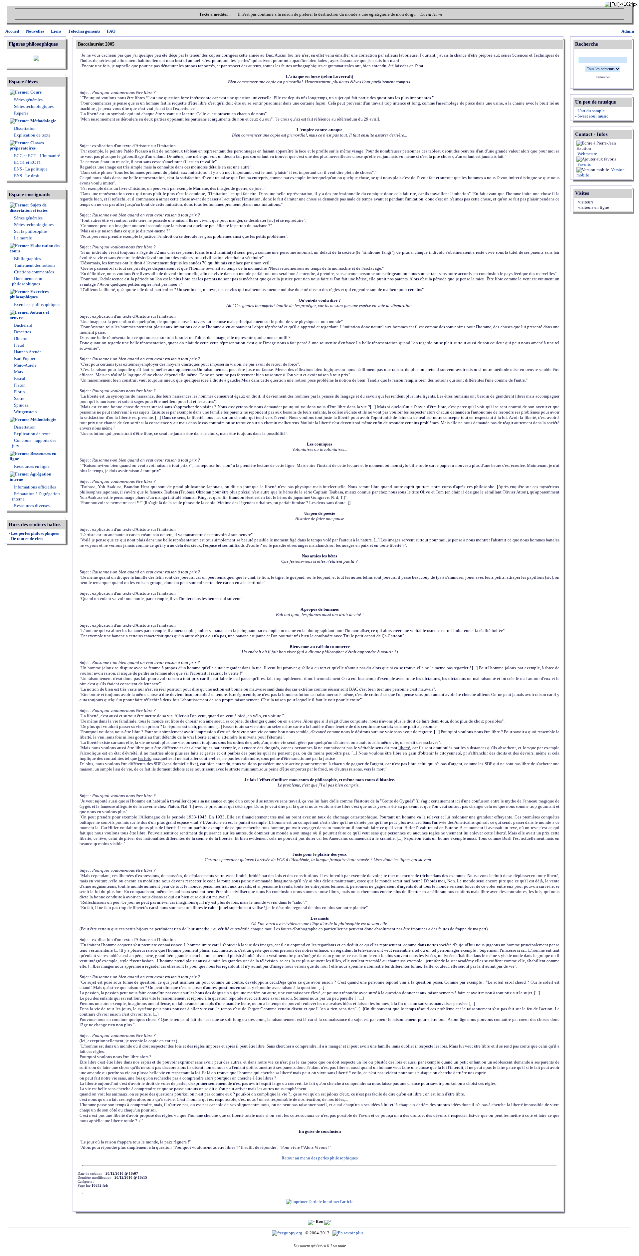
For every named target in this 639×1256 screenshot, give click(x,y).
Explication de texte (32, 135)
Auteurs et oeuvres (29, 315)
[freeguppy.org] (287, 1232)
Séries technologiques (34, 106)
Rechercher (603, 77)
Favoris (583, 164)
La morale (22, 237)
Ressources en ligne (33, 456)
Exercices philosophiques (29, 294)
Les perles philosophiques (35, 533)
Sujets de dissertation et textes (29, 207)
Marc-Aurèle (25, 365)
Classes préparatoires (27, 145)
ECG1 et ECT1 (27, 162)
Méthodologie (43, 120)
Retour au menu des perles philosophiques (320, 1157)
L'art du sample (591, 110)
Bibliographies (27, 258)
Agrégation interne (30, 476)
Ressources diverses (31, 505)
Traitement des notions (34, 265)
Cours (36, 92)
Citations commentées (34, 271)
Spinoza (21, 405)
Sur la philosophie (30, 231)
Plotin (19, 391)
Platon (19, 385)
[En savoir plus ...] (350, 1232)
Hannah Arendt (27, 351)
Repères (21, 113)
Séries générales (28, 99)
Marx (18, 371)
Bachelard (22, 325)
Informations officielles (34, 486)
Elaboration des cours (35, 248)
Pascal (19, 378)
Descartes (22, 331)
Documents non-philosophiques (28, 281)
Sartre (18, 398)
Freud (18, 345)
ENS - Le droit (26, 175)
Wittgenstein (25, 411)
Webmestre (586, 153)
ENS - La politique (30, 168)
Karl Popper (24, 358)
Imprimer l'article (337, 1201)
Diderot (20, 338)
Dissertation (25, 128)
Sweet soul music (592, 116)
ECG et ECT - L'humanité (36, 155)
